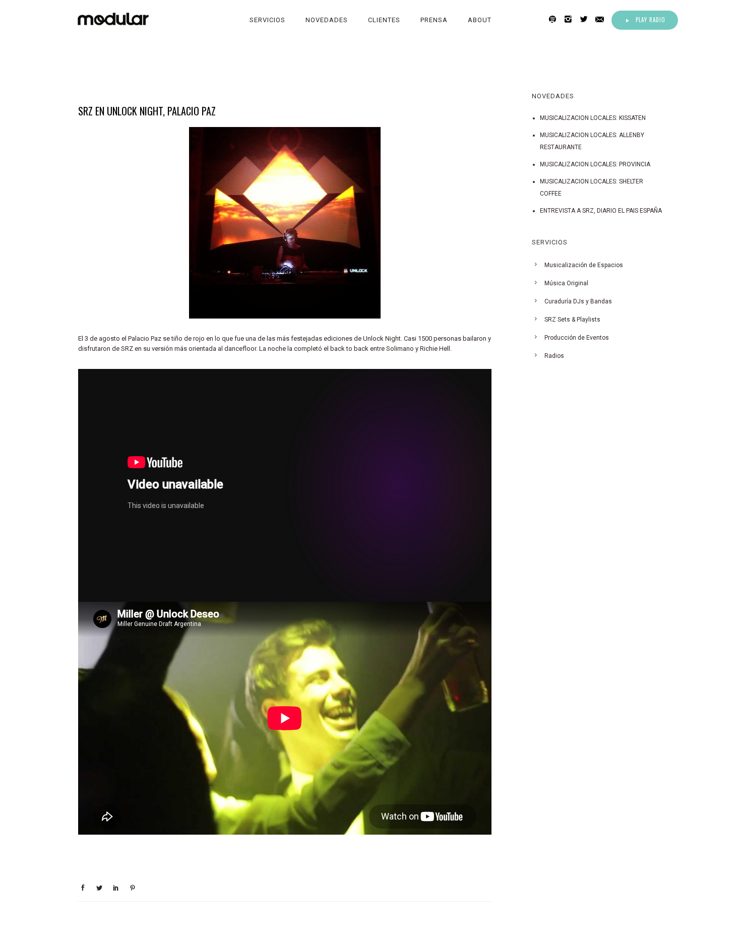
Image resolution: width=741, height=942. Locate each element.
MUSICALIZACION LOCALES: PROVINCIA (595, 164)
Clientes (384, 20)
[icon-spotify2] (555, 19)
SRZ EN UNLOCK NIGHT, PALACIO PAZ (147, 110)
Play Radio (650, 20)
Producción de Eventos (576, 337)
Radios (554, 355)
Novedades (326, 20)
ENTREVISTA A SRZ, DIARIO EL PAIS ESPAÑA (601, 210)
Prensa (434, 20)
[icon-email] (602, 19)
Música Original (566, 283)
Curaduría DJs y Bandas (578, 301)
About (479, 20)
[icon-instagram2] (571, 19)
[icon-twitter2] (586, 19)
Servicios (267, 20)
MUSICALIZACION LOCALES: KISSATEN (593, 117)
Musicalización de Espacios (583, 265)
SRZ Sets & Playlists (572, 319)
